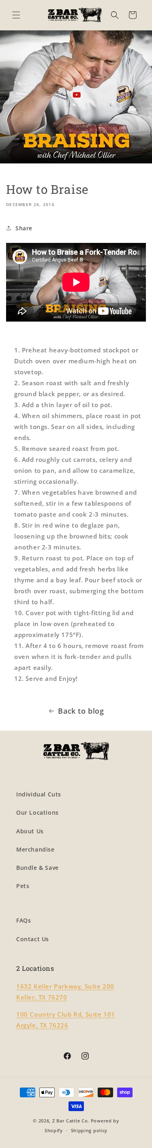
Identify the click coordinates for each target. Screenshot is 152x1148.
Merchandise (35, 849)
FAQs (23, 920)
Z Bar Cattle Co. (70, 1121)
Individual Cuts (38, 794)
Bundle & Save (37, 867)
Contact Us (32, 939)
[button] (16, 15)
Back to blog (81, 711)
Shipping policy (89, 1130)
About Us (30, 831)
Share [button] (23, 228)
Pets (22, 886)
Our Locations (37, 812)
